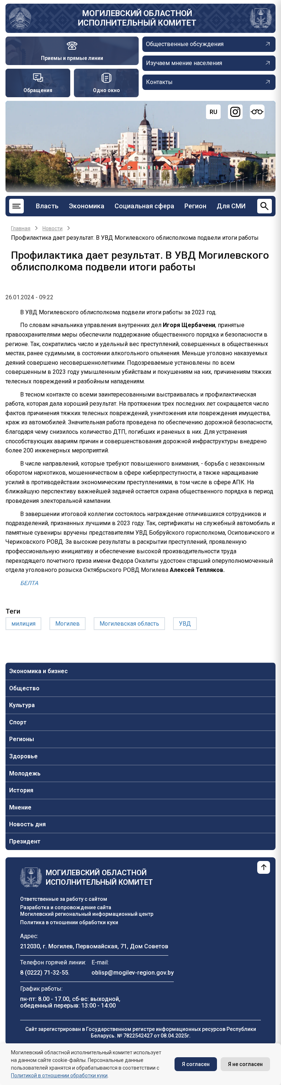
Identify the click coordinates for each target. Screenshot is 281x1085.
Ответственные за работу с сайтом (63, 899)
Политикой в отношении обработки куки (59, 1075)
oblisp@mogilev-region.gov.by (132, 972)
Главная (20, 228)
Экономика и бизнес (38, 671)
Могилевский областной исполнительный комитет (137, 18)
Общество (24, 688)
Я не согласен (245, 1064)
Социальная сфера (144, 206)
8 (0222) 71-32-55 (44, 972)
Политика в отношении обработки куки (69, 922)
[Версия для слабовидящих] (257, 112)
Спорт (18, 722)
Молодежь (25, 773)
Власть (47, 206)
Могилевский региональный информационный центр (86, 914)
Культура (22, 705)
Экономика (86, 206)
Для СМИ (231, 206)
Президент (25, 841)
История (21, 790)
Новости (52, 228)
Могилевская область (129, 623)
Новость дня (27, 824)
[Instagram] (235, 112)
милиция (23, 623)
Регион (195, 206)
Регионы (21, 739)
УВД (185, 623)
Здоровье (23, 756)
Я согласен (196, 1064)
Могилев (67, 623)
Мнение (20, 807)
